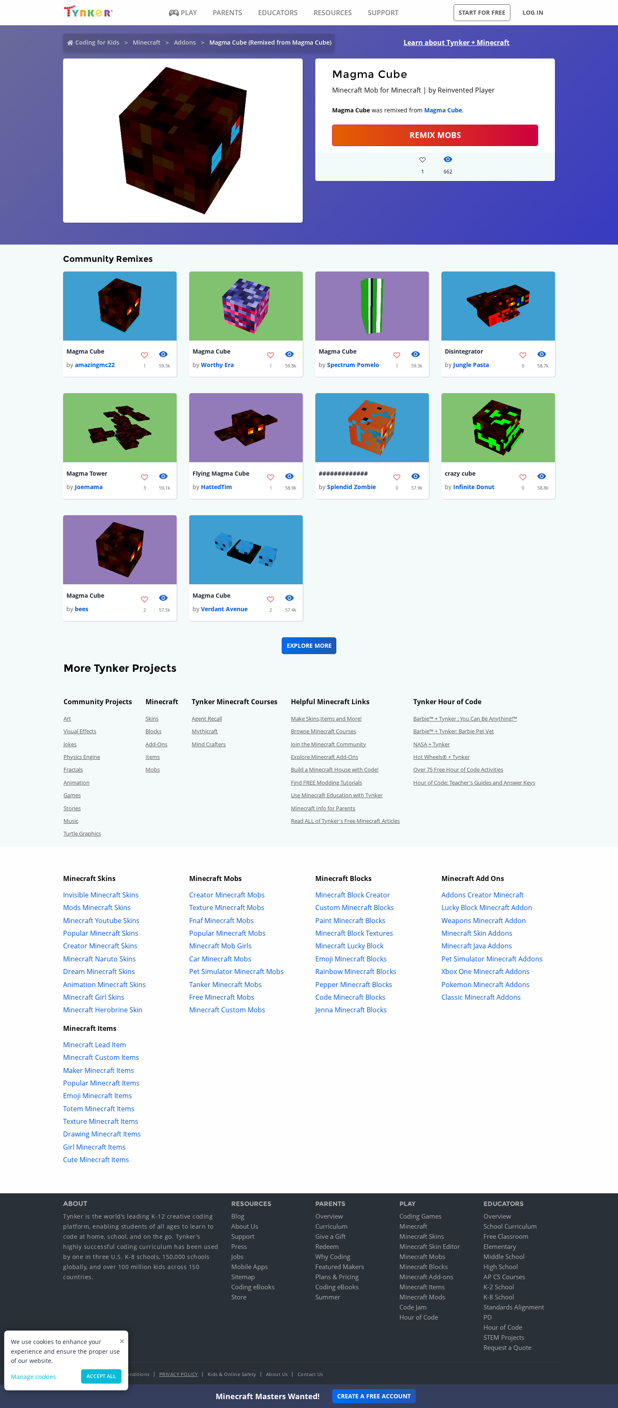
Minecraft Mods (422, 1297)
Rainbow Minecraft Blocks (355, 971)
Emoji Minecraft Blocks (351, 959)
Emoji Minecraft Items (97, 1095)
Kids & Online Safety (232, 1374)
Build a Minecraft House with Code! (334, 769)
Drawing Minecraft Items (102, 1134)
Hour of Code (418, 1317)
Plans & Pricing (337, 1276)
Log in (533, 12)
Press (239, 1246)
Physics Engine (81, 757)
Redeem (327, 1246)
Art (67, 718)
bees (81, 609)
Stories (72, 808)
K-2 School (498, 1287)
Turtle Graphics (82, 833)
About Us (244, 1226)
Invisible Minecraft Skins (101, 895)
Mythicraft (205, 731)
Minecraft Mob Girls (220, 945)
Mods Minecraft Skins (97, 907)
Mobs (152, 769)
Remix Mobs (435, 135)
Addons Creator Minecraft (482, 895)
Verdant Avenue (224, 609)
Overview (329, 1216)
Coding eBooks (253, 1287)
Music (70, 821)
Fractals (73, 769)
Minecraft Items (422, 1287)
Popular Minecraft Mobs (227, 933)
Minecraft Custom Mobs (227, 1009)
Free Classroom (505, 1236)
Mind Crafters (209, 744)
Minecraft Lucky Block (349, 945)
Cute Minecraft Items (96, 1159)
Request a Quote (507, 1347)
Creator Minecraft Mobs (227, 895)
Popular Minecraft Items (101, 1083)
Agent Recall (207, 718)
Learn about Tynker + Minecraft (457, 42)
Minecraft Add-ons (426, 1276)
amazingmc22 (95, 365)
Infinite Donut (473, 487)
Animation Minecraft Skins (104, 984)
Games (72, 795)
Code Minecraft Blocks (350, 997)
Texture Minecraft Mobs (226, 907)
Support (242, 1236)
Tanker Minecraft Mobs (225, 984)
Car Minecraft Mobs (220, 959)
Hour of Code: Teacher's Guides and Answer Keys (474, 782)
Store (238, 1297)
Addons (185, 42)
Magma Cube (443, 110)
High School (500, 1266)
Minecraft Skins (421, 1236)
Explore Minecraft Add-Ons (324, 757)
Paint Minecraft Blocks (350, 920)
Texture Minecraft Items (100, 1121)
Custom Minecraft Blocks (354, 907)
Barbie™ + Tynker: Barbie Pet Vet (453, 731)
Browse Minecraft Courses (323, 731)
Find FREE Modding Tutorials (326, 782)
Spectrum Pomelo (353, 365)
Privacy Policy (178, 1374)
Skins (151, 718)
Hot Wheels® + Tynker (441, 757)
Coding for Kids (97, 42)
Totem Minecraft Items (99, 1108)
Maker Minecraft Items (98, 1070)
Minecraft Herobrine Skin (103, 1009)
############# (343, 473)
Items (152, 757)
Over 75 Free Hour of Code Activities (458, 769)
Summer (327, 1297)
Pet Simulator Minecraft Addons (492, 959)
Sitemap (243, 1276)
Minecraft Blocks (423, 1266)
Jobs (237, 1256)
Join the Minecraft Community (328, 744)
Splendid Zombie (351, 487)
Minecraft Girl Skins (93, 997)
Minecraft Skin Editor (429, 1246)
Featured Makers (339, 1266)
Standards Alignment (513, 1307)
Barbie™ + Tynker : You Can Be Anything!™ (465, 718)
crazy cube (460, 473)
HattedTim (216, 487)
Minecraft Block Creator (352, 895)
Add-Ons (156, 744)
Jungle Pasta (471, 365)
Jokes (70, 744)
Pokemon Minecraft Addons (485, 984)
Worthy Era (217, 365)
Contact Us (310, 1374)
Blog (237, 1216)
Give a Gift (330, 1236)
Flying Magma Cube (221, 473)
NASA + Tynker (431, 744)
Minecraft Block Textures (354, 933)
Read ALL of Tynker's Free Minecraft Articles (345, 821)
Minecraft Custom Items (101, 1057)
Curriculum (331, 1226)
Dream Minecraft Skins (99, 971)
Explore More (309, 645)
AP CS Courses (504, 1276)
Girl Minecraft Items (94, 1147)
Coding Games (420, 1216)
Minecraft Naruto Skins (99, 959)
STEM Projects (503, 1337)
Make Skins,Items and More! (326, 718)
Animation (76, 782)
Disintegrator (464, 351)
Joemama (89, 487)
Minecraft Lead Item (94, 1044)
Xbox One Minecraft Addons (485, 971)
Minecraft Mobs (422, 1256)
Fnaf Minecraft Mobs (221, 920)
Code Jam (413, 1307)
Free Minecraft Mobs (221, 997)
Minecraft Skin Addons (476, 933)
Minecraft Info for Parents (323, 808)
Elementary (499, 1246)
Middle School (504, 1256)
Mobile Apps (249, 1266)
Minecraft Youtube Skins (101, 920)
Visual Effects (79, 731)
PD (487, 1317)
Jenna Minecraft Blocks (351, 1009)
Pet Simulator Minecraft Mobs (236, 971)
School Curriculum (510, 1226)
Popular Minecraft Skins (100, 933)
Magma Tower (86, 473)
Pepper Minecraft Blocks (353, 984)
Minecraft (147, 42)
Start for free (482, 12)
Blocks (153, 731)
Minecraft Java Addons (476, 945)
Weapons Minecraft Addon (483, 920)
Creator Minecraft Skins (100, 945)
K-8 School (498, 1297)
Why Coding (332, 1256)
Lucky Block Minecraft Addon (486, 907)
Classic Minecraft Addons (481, 997)
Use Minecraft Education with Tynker (337, 795)
